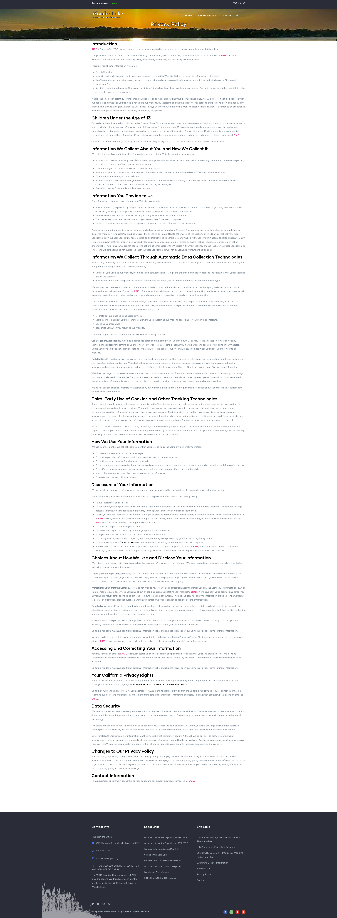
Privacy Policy (204, 874)
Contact (201, 880)
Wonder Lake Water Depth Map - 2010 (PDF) (166, 843)
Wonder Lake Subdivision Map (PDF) (162, 849)
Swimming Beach (205, 863)
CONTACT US (239, 3)
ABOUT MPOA (206, 15)
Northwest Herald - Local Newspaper (162, 867)
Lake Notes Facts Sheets (156, 872)
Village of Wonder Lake (155, 855)
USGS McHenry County (208, 853)
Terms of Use (203, 869)
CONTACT (228, 15)
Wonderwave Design (114, 912)
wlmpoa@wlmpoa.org (106, 858)
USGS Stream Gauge (207, 837)
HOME (188, 15)
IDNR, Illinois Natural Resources (160, 878)
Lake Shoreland (204, 847)
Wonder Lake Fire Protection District (162, 861)
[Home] (107, 15)
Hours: (99, 866)
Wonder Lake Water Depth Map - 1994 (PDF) (166, 837)
